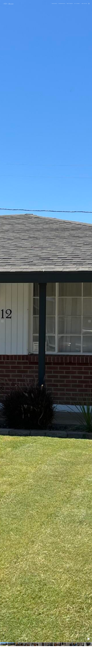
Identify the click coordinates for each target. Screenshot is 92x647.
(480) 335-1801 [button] (84, 3)
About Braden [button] (70, 3)
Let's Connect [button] (77, 3)
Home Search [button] (54, 3)
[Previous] (2, 321)
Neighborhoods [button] (62, 3)
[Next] (90, 321)
